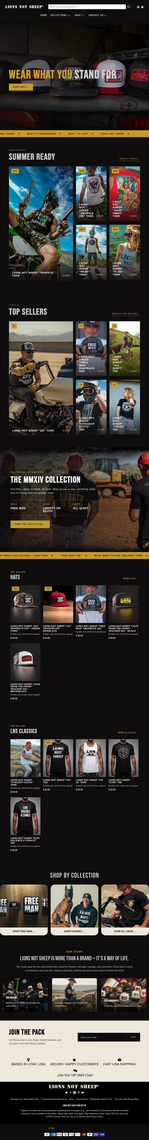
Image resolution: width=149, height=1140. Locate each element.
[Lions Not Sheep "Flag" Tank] (124, 252)
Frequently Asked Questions (54, 1099)
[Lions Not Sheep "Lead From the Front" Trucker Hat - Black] (124, 604)
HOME (44, 15)
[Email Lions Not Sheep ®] (66, 1093)
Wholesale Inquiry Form (101, 1099)
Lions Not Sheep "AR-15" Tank (89, 781)
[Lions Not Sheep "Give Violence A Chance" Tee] (25, 816)
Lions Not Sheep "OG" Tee (57, 781)
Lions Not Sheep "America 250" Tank (86, 210)
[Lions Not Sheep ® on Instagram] (74, 1093)
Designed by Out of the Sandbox (86, 1128)
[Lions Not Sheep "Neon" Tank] (91, 252)
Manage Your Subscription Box (25, 1099)
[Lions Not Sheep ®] (24, 6)
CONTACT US (96, 15)
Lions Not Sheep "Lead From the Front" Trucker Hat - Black (123, 628)
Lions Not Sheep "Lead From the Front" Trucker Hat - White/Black (25, 688)
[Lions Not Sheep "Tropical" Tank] (41, 223)
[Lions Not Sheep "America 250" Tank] (91, 193)
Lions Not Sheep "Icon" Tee (119, 781)
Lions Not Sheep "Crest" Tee (119, 424)
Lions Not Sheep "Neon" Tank (84, 269)
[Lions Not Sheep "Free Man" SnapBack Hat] (91, 348)
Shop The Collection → (30, 524)
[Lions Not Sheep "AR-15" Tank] (91, 758)
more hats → (131, 579)
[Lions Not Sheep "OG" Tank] (41, 378)
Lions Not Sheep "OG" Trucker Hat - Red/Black (57, 628)
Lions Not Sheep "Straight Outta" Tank (21, 782)
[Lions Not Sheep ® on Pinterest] (78, 1093)
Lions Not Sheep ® (63, 1128)
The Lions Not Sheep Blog (126, 1099)
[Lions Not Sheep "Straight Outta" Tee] (91, 407)
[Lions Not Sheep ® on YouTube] (82, 1093)
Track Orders (82, 1099)
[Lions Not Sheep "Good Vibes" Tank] (124, 193)
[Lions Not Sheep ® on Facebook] (70, 1093)
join (133, 1037)
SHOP (78, 15)
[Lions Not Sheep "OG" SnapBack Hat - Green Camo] (25, 604)
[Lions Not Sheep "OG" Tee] (58, 758)
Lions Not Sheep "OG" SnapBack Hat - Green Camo (25, 628)
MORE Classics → (128, 732)
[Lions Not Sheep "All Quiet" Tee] (124, 348)
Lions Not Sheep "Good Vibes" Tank (118, 209)
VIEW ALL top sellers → (126, 314)
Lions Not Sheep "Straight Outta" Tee (87, 424)
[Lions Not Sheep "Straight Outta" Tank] (25, 758)
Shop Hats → (21, 87)
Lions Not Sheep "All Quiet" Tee (118, 364)
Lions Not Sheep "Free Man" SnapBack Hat (87, 364)
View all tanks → (129, 159)
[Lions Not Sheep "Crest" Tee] (124, 407)
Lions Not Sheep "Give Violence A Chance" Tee (25, 840)
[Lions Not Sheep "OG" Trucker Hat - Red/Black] (58, 604)
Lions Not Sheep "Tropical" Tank (34, 274)
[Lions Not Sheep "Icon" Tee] (124, 758)
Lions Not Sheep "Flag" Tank (118, 269)
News (71, 1099)
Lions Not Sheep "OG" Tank (33, 430)
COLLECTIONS (59, 15)
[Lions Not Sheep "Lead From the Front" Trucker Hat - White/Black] (25, 662)
